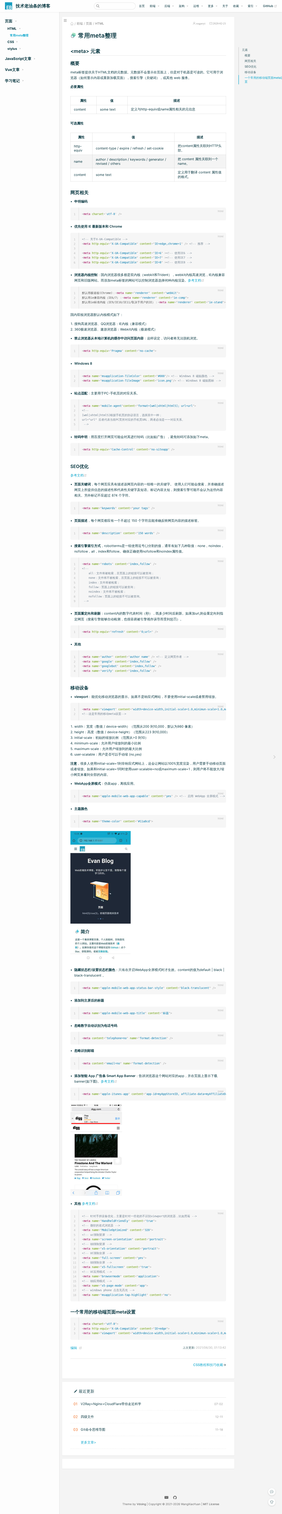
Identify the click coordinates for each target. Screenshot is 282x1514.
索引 (251, 6)
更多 (211, 6)
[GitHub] (175, 1497)
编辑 (73, 1348)
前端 (152, 6)
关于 (225, 6)
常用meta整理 (19, 35)
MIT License (211, 1504)
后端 (167, 6)
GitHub (270, 6)
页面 (89, 23)
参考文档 (196, 280)
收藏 (236, 6)
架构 (182, 6)
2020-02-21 (219, 23)
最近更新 (86, 1391)
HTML (99, 23)
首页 (142, 6)
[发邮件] (166, 1497)
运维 (196, 6)
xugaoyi (200, 23)
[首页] (71, 23)
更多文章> (88, 1442)
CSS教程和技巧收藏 (208, 1365)
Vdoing (141, 1504)
